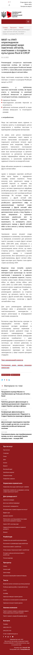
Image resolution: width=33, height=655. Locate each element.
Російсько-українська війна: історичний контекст (15, 587)
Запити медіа (6, 572)
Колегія (5, 462)
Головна (5, 27)
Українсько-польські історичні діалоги (13, 603)
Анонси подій (6, 569)
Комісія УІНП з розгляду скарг (11, 524)
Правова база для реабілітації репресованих (15, 540)
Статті (5, 590)
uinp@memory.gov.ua (12, 633)
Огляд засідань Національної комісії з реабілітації (16, 550)
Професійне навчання (9, 478)
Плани (5, 456)
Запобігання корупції (8, 472)
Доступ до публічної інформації (11, 503)
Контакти (6, 620)
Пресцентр (13, 27)
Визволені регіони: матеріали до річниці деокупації (16, 584)
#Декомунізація (6, 374)
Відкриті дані (6, 512)
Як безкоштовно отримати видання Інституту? (15, 509)
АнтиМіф (5, 593)
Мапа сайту (28, 4)
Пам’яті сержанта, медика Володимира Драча (15, 616)
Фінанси (5, 532)
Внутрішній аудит (7, 469)
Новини (21, 27)
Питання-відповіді (8, 558)
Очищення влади (7, 475)
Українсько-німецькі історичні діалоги (12, 596)
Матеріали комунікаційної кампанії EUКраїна (14, 575)
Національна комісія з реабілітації (12, 546)
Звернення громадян (8, 500)
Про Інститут (6, 450)
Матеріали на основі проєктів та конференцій (15, 599)
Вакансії (5, 466)
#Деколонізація (15, 374)
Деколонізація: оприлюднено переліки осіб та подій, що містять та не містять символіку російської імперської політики (15, 424)
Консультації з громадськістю (10, 506)
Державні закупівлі (8, 516)
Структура (6, 453)
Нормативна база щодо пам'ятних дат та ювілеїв (16, 487)
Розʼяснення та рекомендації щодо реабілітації (15, 543)
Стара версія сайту (26, 2)
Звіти (4, 459)
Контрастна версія (26, 6)
